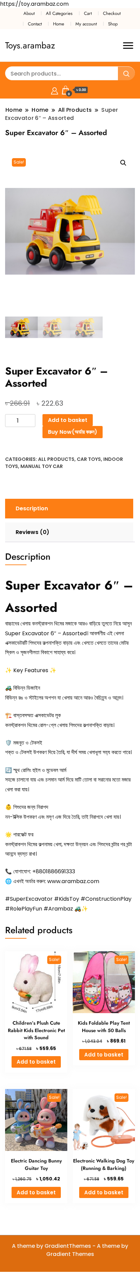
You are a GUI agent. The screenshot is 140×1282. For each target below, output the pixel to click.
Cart (88, 13)
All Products (56, 459)
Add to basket (67, 420)
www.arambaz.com (73, 881)
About (29, 13)
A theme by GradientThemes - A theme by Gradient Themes (70, 1250)
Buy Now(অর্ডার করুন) (72, 432)
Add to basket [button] (36, 1061)
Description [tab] (32, 508)
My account (86, 24)
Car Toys (89, 459)
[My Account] (54, 90)
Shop (113, 24)
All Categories (59, 13)
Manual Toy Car (41, 466)
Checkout (112, 13)
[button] (123, 163)
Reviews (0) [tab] (32, 532)
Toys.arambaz (30, 45)
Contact (35, 24)
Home (58, 24)
